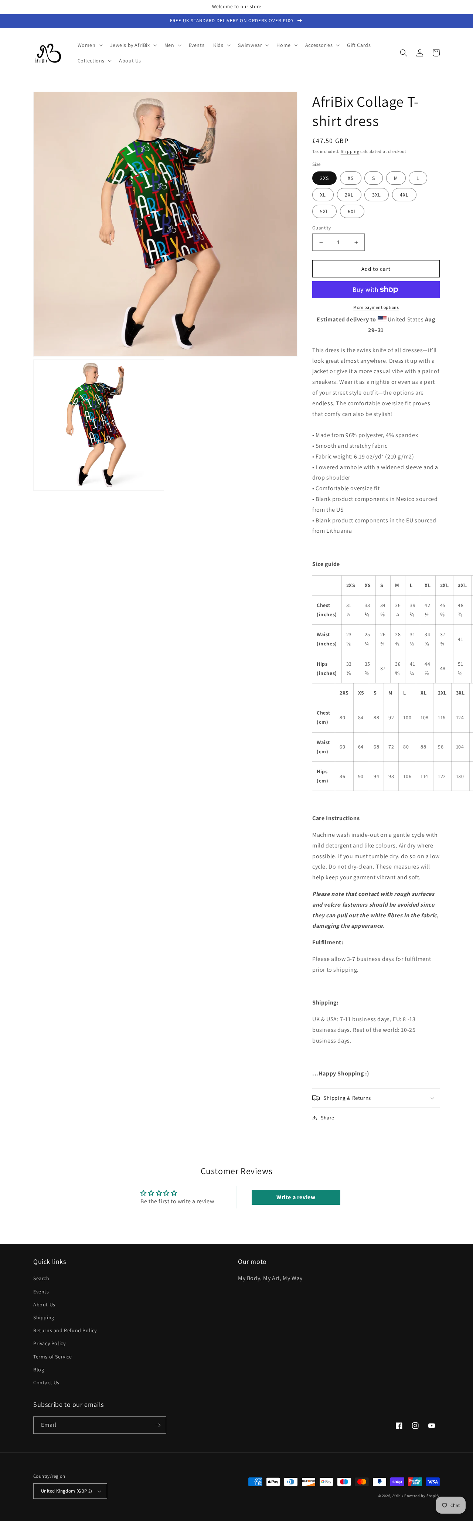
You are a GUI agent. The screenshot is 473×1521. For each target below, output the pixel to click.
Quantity (321, 228)
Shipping (350, 151)
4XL (404, 194)
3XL (376, 194)
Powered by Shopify (422, 1495)
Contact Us (46, 1382)
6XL (352, 211)
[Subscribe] (158, 1425)
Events (41, 1291)
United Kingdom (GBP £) (66, 1491)
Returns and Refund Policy (65, 1330)
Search (41, 1278)
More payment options (376, 307)
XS (351, 178)
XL (323, 194)
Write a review (295, 1197)
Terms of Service (52, 1356)
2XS (324, 178)
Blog (38, 1369)
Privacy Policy (49, 1343)
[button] (89, 45)
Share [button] (327, 1117)
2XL (349, 194)
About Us (44, 1304)
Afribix (398, 1495)
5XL (324, 211)
